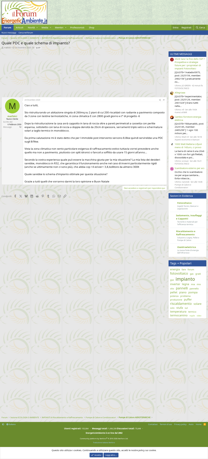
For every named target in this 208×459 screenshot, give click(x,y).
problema (185, 295)
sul (186, 307)
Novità (31, 27)
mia (193, 284)
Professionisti (77, 27)
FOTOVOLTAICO (182, 88)
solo (172, 307)
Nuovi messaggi (9, 32)
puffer (188, 299)
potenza (174, 295)
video (199, 316)
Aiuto (191, 424)
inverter (175, 284)
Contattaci (153, 424)
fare (184, 269)
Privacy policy (180, 424)
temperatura (178, 311)
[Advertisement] (83, 72)
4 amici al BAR (181, 112)
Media (45, 27)
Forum (7, 27)
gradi (198, 273)
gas (192, 273)
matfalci (7, 47)
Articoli (19, 27)
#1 (164, 100)
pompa (192, 292)
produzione (176, 299)
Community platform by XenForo (104, 438)
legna (185, 284)
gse (172, 279)
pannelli (182, 288)
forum (191, 269)
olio (172, 288)
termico (192, 311)
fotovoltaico (179, 273)
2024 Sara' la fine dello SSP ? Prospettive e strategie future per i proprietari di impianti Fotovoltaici (190, 63)
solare (197, 304)
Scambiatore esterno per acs (189, 168)
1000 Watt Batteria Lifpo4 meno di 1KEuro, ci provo (188, 145)
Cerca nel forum (26, 32)
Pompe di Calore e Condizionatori (183, 186)
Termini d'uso (166, 424)
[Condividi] (160, 100)
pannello (194, 288)
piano (183, 292)
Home (198, 424)
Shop (91, 27)
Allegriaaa (180, 92)
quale (38, 47)
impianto (185, 279)
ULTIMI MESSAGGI (181, 54)
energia (175, 269)
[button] (37, 27)
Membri (59, 27)
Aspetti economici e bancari (187, 139)
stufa (179, 308)
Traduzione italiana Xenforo (104, 442)
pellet (173, 292)
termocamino (179, 315)
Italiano (12, 424)
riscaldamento (181, 303)
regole (192, 316)
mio (199, 284)
